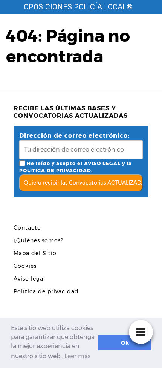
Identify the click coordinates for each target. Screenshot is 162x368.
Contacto (27, 227)
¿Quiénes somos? (38, 240)
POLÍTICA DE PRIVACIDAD (55, 170)
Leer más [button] (77, 356)
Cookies (25, 266)
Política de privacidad (46, 291)
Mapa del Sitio (35, 253)
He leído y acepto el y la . (75, 167)
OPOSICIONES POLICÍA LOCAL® (78, 7)
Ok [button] (125, 342)
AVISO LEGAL (102, 163)
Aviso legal (29, 278)
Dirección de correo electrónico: (74, 135)
